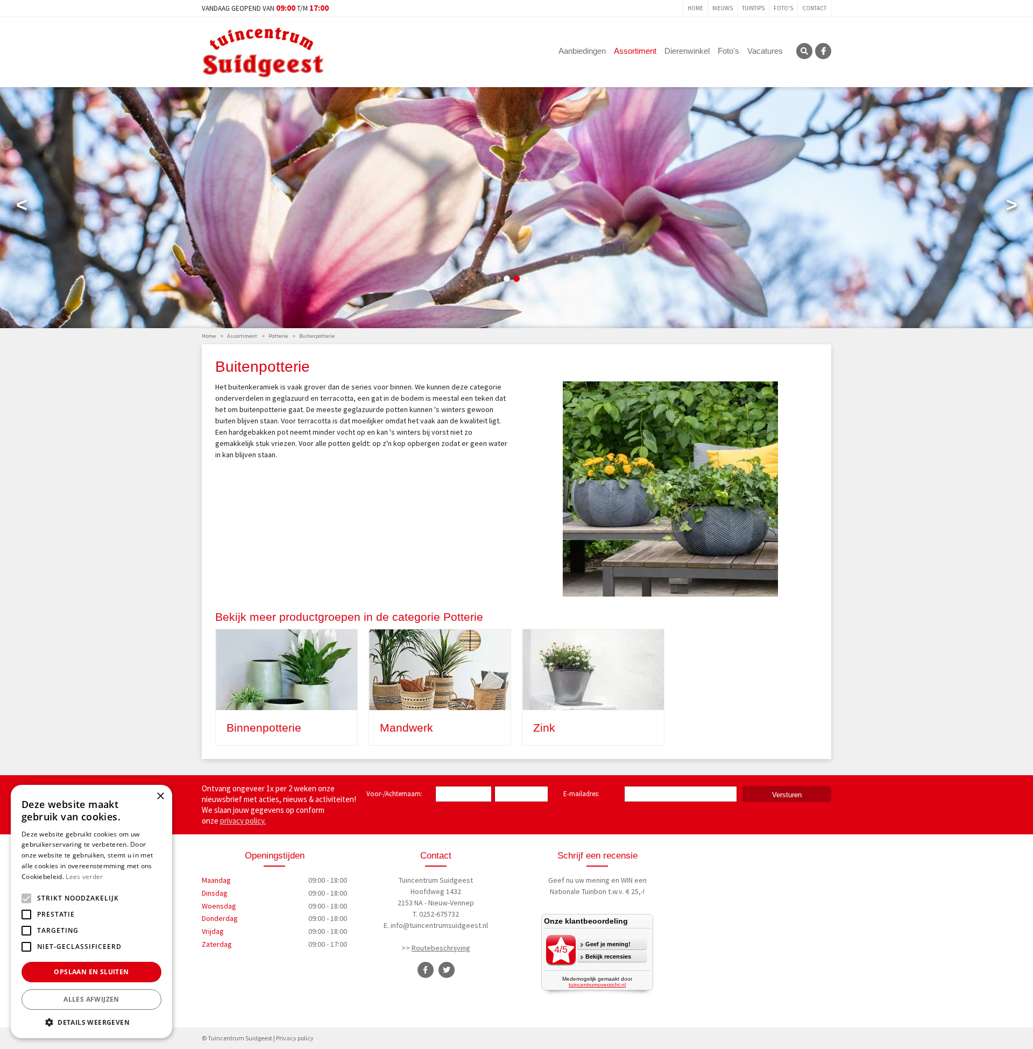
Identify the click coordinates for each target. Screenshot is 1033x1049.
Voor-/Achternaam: (394, 793)
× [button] (160, 796)
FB (823, 51)
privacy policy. (243, 821)
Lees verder (84, 876)
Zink (544, 727)
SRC (804, 51)
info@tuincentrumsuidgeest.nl (439, 925)
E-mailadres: (583, 794)
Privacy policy (295, 1038)
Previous (21, 207)
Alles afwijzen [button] (91, 999)
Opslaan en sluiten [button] (91, 971)
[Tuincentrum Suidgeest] (263, 51)
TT (446, 970)
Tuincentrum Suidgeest (436, 880)
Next (1011, 207)
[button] (91, 1022)
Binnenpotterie (264, 727)
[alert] (91, 911)
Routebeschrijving (441, 948)
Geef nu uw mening (579, 880)
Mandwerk (406, 727)
